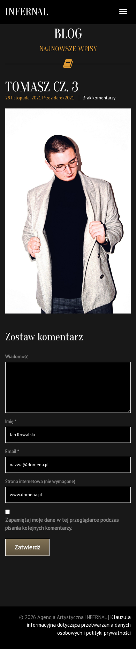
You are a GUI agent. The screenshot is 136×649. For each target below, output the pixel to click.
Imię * (10, 421)
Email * (12, 451)
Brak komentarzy (99, 98)
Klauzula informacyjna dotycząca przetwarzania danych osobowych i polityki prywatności (79, 625)
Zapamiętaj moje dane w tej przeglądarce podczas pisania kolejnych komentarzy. (62, 523)
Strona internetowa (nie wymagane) (40, 481)
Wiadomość (16, 357)
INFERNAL (26, 11)
